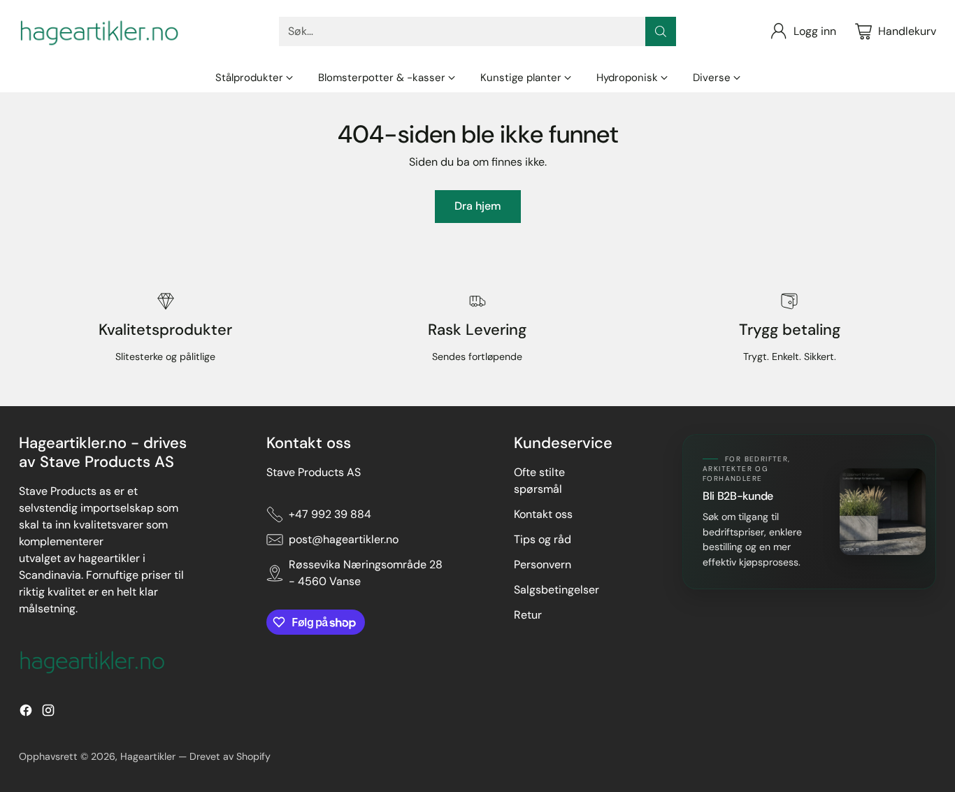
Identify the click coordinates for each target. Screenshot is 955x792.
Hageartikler (147, 756)
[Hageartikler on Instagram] (48, 712)
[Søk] (660, 31)
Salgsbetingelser (556, 589)
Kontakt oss (543, 514)
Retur (528, 614)
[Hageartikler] (99, 31)
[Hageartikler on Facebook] (25, 712)
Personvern (542, 564)
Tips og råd (542, 539)
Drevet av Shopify (230, 756)
